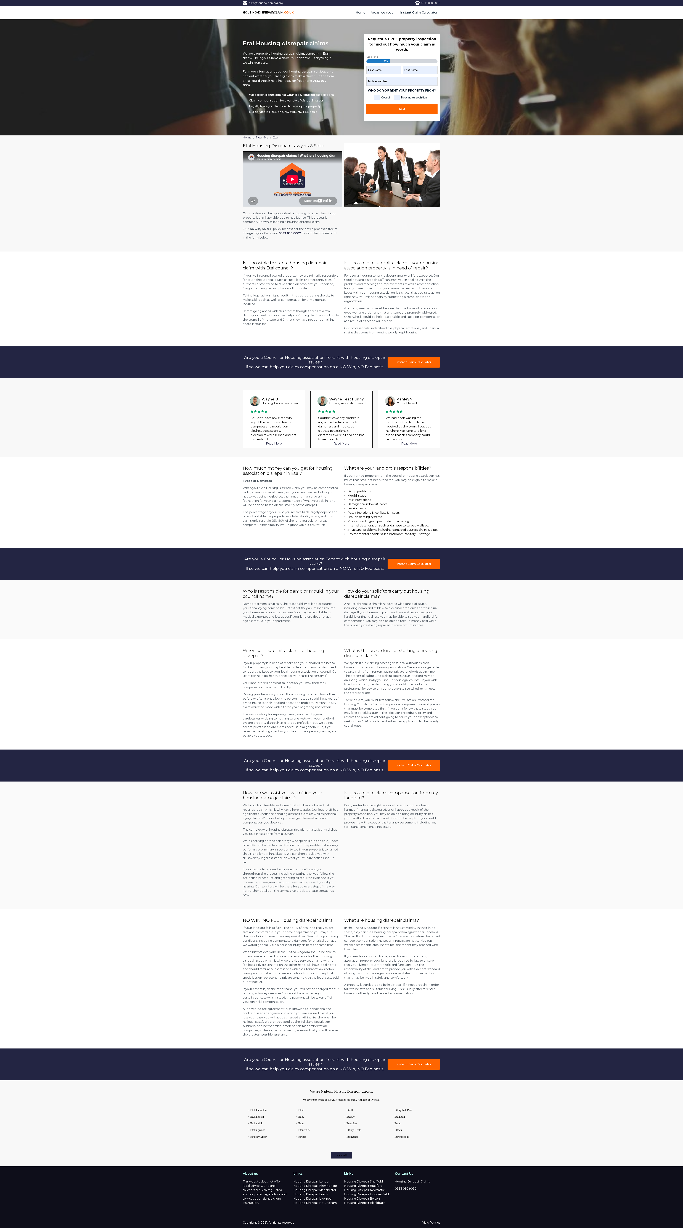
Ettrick (398, 1129)
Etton (398, 1123)
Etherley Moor (258, 1136)
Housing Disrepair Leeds (310, 1194)
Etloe (301, 1116)
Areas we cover (383, 12)
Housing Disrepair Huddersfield (366, 1194)
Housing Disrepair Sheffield (363, 1181)
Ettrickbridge (402, 1136)
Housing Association (414, 97)
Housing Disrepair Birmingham (315, 1185)
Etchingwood (257, 1129)
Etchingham (257, 1116)
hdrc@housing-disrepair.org (266, 3)
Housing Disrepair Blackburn (364, 1203)
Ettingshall (352, 1136)
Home (360, 12)
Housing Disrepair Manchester (314, 1190)
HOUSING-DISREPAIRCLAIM (268, 12)
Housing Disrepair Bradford (363, 1185)
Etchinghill (256, 1123)
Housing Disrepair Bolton (362, 1198)
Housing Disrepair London (311, 1181)
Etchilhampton (258, 1110)
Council (385, 97)
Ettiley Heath (353, 1129)
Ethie (301, 1110)
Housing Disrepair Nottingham (315, 1203)
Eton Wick (304, 1129)
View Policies (431, 1222)
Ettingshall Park (403, 1110)
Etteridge (351, 1123)
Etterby (350, 1116)
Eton (301, 1123)
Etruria (302, 1136)
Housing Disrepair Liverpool (312, 1198)
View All (342, 1155)
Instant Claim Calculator (419, 12)
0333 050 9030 (430, 3)
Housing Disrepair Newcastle (364, 1190)
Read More (274, 443)
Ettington (400, 1116)
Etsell (349, 1110)
